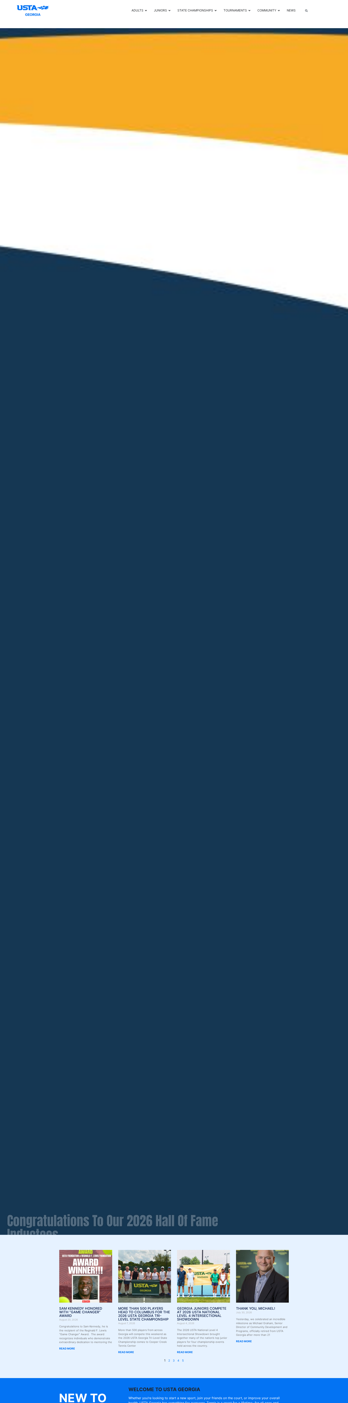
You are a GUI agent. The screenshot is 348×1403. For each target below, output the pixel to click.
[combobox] (318, 11)
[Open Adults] (145, 10)
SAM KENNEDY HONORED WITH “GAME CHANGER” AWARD (80, 1312)
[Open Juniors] (169, 10)
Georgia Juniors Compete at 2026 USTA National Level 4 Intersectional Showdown (201, 1313)
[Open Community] (278, 10)
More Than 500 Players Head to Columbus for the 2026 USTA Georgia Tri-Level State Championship (144, 1313)
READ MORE (67, 1348)
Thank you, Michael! (255, 1308)
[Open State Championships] (215, 10)
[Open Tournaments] (249, 10)
